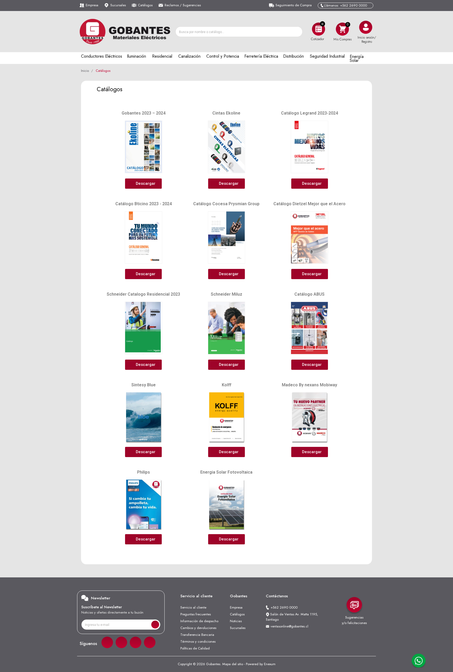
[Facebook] (107, 642)
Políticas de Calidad (195, 648)
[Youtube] (149, 642)
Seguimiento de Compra (294, 5)
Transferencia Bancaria (197, 634)
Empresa (92, 5)
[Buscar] (297, 32)
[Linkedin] (135, 642)
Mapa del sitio (232, 664)
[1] (155, 624)
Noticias (236, 621)
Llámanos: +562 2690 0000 (345, 5)
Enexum (270, 664)
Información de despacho (199, 621)
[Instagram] (121, 642)
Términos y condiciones (197, 641)
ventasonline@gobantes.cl (289, 626)
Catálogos (145, 5)
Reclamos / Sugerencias (183, 5)
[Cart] (342, 29)
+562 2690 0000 (284, 607)
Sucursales (118, 5)
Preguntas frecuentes (195, 614)
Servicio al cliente (193, 607)
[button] (143, 183)
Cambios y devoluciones (198, 627)
